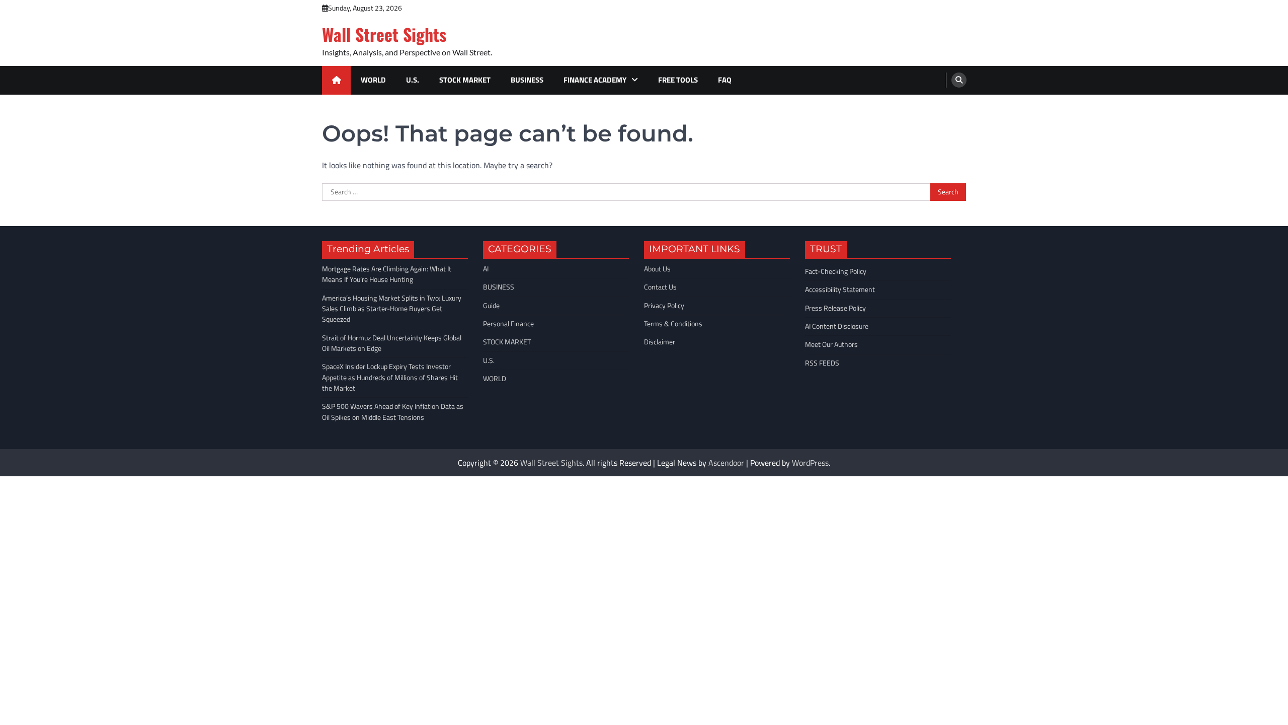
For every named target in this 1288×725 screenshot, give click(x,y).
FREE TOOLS (678, 80)
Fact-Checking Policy (835, 271)
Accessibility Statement (840, 289)
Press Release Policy (835, 308)
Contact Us (660, 287)
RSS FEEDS (822, 363)
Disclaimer (659, 341)
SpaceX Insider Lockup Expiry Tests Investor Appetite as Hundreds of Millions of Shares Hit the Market (390, 377)
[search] (959, 80)
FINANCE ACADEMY (595, 80)
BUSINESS (527, 80)
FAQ (725, 80)
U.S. (412, 80)
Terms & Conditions (673, 323)
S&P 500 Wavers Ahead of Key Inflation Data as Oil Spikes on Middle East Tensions (392, 411)
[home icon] (336, 80)
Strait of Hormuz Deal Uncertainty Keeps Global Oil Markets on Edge (391, 343)
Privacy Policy (664, 305)
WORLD (373, 80)
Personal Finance (508, 323)
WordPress (810, 463)
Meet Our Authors (831, 344)
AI (486, 268)
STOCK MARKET (465, 80)
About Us (657, 268)
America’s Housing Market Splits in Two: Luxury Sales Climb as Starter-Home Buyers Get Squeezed (391, 309)
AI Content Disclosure (836, 326)
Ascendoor (726, 463)
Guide (491, 305)
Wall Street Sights (384, 34)
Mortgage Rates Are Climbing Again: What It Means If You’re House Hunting (386, 274)
